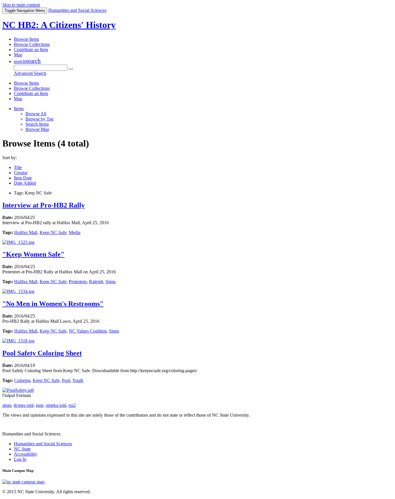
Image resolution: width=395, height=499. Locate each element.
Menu (25, 10)
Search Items (37, 124)
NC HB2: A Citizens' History (59, 25)
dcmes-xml (24, 405)
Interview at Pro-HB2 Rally (43, 205)
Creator (20, 172)
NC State (22, 448)
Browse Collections (32, 44)
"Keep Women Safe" (33, 254)
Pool (66, 380)
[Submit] (71, 69)
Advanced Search (30, 73)
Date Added (25, 183)
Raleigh (96, 281)
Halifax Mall (25, 232)
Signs (111, 281)
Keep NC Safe (53, 232)
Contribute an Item (31, 49)
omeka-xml (56, 405)
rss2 (72, 405)
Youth (77, 380)
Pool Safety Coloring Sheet (42, 353)
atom (6, 405)
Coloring (22, 380)
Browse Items (26, 39)
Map (18, 54)
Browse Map (37, 129)
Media (74, 232)
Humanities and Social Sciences (43, 443)
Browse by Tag (39, 118)
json (39, 405)
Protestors (78, 281)
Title (18, 167)
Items (19, 108)
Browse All (35, 113)
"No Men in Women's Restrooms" (53, 303)
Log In (20, 459)
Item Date (23, 177)
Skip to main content (21, 4)
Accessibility (25, 454)
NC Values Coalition (88, 331)
